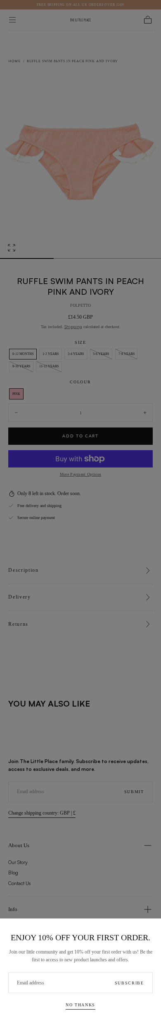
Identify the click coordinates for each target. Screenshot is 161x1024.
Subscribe (129, 983)
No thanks (80, 1005)
